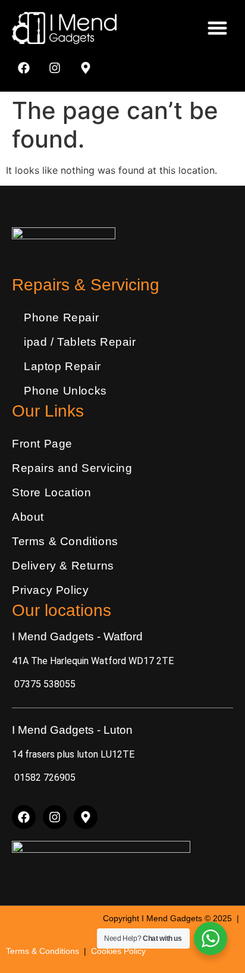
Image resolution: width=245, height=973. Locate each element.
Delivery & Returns (63, 565)
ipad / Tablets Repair (80, 342)
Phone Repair (61, 317)
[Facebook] (24, 68)
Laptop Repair (62, 366)
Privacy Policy (50, 590)
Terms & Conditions (65, 541)
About (28, 517)
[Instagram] (55, 68)
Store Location (51, 492)
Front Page (42, 443)
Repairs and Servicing (72, 468)
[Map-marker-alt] (86, 68)
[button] (218, 28)
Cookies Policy (118, 951)
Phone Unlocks (65, 390)
